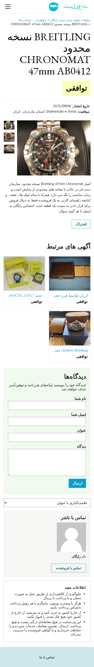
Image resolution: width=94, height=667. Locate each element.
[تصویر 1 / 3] (54, 147)
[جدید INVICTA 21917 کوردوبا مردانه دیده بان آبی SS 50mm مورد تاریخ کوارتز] (24, 273)
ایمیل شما (78, 414)
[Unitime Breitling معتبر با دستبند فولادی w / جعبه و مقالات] (69, 328)
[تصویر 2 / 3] (9, 143)
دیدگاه (81, 446)
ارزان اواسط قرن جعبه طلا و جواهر (70, 296)
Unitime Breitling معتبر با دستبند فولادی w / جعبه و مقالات (70, 350)
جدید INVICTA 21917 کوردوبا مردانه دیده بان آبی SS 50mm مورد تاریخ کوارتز (24, 296)
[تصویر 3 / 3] (9, 155)
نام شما (80, 399)
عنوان (81, 430)
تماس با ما (47, 657)
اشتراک (81, 224)
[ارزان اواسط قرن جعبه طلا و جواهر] (69, 273)
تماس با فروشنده (68, 568)
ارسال (77, 483)
